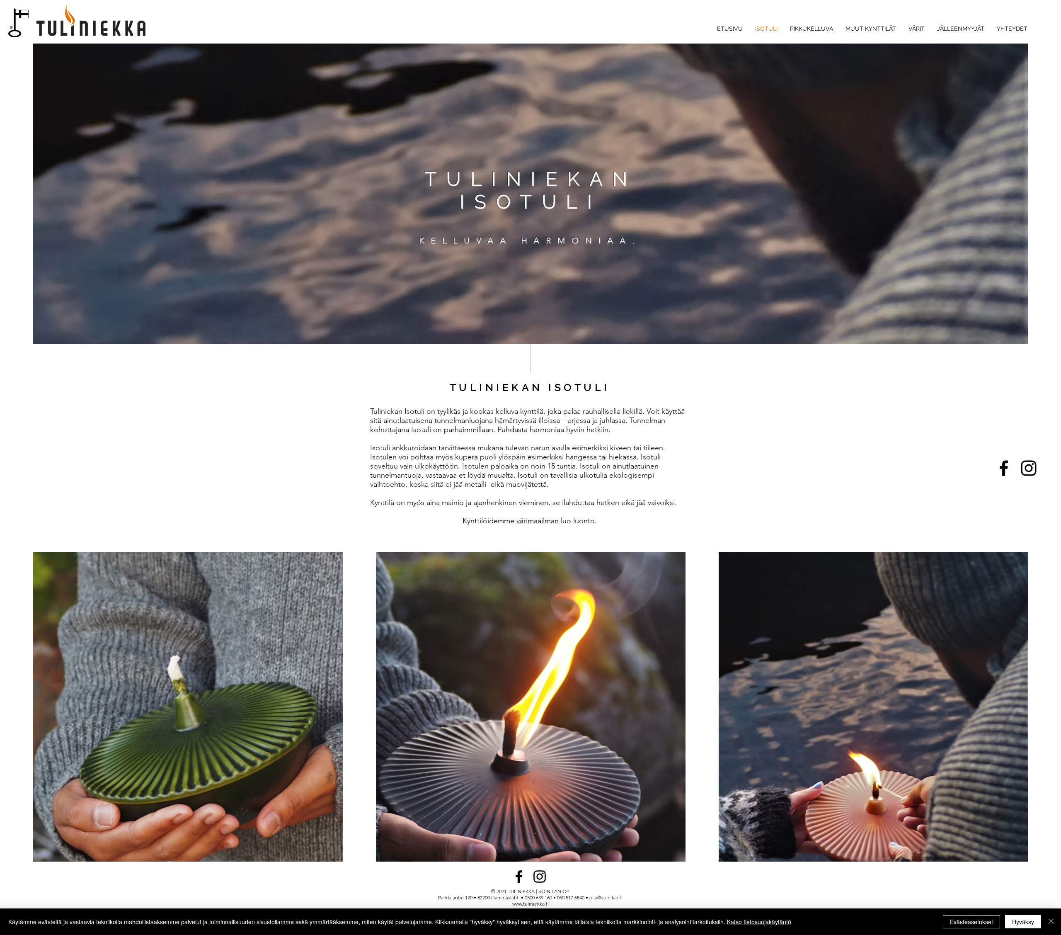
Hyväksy (1023, 922)
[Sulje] (1051, 921)
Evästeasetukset (971, 922)
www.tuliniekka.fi (530, 904)
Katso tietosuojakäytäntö (759, 922)
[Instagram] (1028, 468)
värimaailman (537, 520)
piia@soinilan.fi (606, 897)
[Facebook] (1003, 468)
